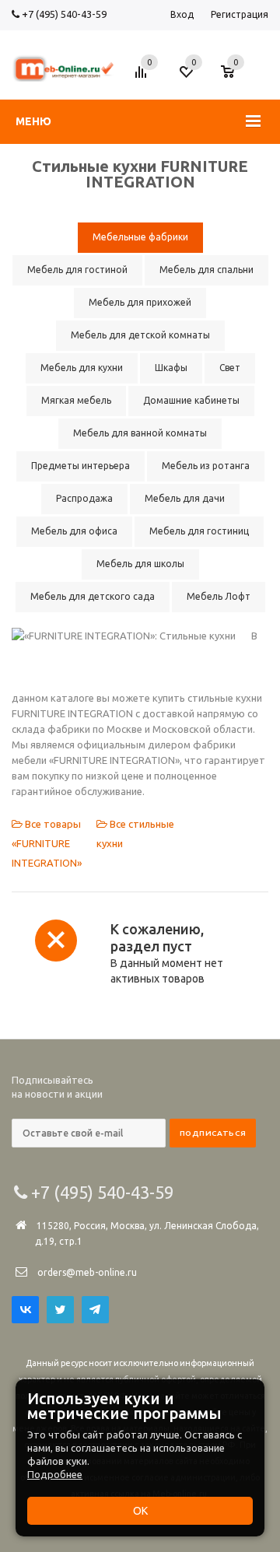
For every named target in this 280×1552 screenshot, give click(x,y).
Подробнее (54, 1474)
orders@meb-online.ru (87, 1272)
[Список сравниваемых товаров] (143, 78)
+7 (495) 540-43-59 (63, 14)
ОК (140, 1511)
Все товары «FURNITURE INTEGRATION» (47, 843)
